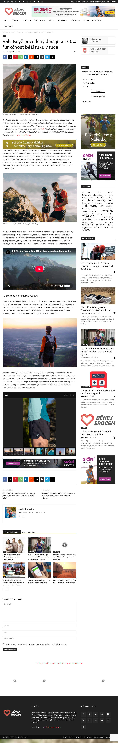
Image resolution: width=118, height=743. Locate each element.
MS (83, 200)
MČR (111, 219)
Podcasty (74, 21)
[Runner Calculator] (85, 52)
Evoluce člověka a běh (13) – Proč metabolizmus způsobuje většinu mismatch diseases (13, 582)
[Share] (27, 1)
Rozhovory (32, 552)
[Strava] (31, 1)
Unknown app (96, 39)
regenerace (87, 227)
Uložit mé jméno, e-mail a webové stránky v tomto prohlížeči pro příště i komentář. (36, 644)
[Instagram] (8, 1)
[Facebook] (4, 1)
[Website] (42, 1)
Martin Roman (85, 272)
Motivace (39, 21)
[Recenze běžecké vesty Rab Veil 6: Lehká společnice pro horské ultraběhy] (64, 545)
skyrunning (101, 200)
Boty (83, 303)
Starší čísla (85, 1)
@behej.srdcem (75, 663)
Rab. (43, 129)
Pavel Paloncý (109, 203)
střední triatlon (101, 227)
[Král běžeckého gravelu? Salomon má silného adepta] (98, 295)
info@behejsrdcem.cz (53, 727)
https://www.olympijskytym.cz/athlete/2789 (32, 512)
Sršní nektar (103, 219)
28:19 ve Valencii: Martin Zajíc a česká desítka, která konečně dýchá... (97, 351)
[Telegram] (34, 1)
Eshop (86, 21)
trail (85, 205)
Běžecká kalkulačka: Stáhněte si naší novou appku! (98, 392)
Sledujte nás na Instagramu (51, 663)
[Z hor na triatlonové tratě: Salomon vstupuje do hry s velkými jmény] (14, 545)
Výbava (26, 21)
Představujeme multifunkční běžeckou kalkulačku (96, 433)
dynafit (100, 197)
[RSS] (23, 1)
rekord (110, 192)
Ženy (50, 21)
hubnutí (110, 200)
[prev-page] (4, 589)
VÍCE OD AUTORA (28, 532)
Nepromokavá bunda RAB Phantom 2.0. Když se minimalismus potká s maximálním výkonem (59, 495)
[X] (38, 1)
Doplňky (56, 552)
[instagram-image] (15, 681)
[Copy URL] (52, 57)
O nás (78, 1)
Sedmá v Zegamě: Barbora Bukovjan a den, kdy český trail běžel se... (97, 266)
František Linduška (11, 52)
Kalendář (8, 26)
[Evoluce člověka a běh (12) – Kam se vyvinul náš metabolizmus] (39, 570)
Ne (87, 86)
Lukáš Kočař (99, 203)
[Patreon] (19, 1)
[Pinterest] (15, 57)
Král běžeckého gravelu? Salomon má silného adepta (96, 309)
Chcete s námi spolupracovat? (99, 1)
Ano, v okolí (90, 83)
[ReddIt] (31, 57)
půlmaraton (87, 192)
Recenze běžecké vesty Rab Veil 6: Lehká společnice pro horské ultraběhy (64, 557)
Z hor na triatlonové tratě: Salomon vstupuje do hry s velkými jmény (11, 557)
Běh (5, 21)
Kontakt (113, 1)
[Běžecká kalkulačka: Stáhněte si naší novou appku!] (98, 379)
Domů (72, 1)
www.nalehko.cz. (24, 135)
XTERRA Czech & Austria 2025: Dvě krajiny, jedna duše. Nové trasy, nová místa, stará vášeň (19, 495)
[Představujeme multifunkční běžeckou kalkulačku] (98, 420)
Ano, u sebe (90, 79)
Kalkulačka (97, 21)
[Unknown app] (85, 43)
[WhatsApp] (20, 57)
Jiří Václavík (84, 396)
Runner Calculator (98, 49)
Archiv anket (86, 101)
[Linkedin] (12, 1)
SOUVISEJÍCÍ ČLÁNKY (11, 532)
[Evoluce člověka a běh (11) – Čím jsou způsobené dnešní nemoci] (64, 570)
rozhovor (100, 224)
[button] (112, 21)
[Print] (42, 57)
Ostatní (61, 21)
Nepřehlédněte (86, 386)
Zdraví (15, 21)
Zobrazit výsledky (98, 96)
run (111, 227)
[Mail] (15, 1)
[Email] (36, 57)
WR (95, 219)
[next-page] (7, 589)
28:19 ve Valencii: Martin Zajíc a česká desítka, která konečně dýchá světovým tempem (38, 557)
